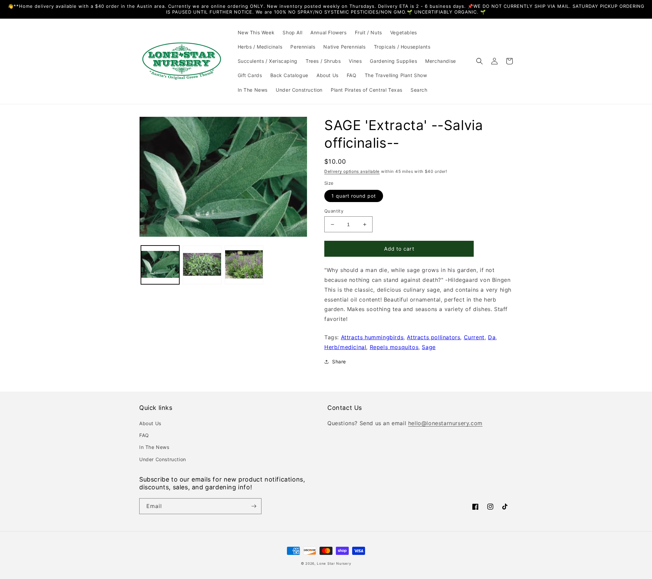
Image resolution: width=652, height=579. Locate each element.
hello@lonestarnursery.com (445, 423)
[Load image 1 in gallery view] (160, 265)
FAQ (144, 435)
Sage (428, 347)
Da (491, 337)
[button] (479, 61)
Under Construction (162, 459)
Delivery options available (352, 171)
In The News (154, 447)
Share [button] (339, 361)
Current (474, 337)
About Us (150, 423)
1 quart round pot (353, 196)
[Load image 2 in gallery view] (202, 265)
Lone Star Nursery (334, 563)
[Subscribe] (253, 506)
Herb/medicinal (345, 347)
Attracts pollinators (433, 337)
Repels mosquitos (394, 347)
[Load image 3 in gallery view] (244, 265)
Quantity (333, 211)
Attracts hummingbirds (372, 337)
